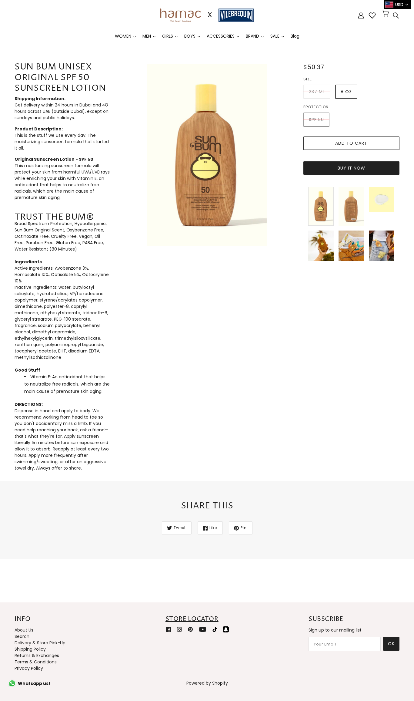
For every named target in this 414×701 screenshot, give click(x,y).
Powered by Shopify (207, 683)
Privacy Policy (29, 668)
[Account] (361, 15)
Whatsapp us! (34, 683)
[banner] (207, 15)
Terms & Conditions (36, 662)
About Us (24, 630)
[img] (395, 15)
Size (307, 79)
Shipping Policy (30, 649)
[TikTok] (214, 629)
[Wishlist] (372, 15)
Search (22, 636)
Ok (391, 644)
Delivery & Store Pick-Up (40, 643)
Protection (316, 107)
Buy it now (351, 168)
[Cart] (387, 14)
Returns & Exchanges (37, 655)
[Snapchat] (225, 629)
